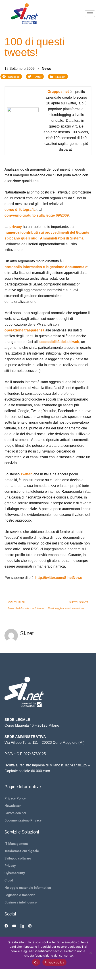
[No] (90, 953)
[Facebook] (6, 926)
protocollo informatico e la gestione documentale (45, 267)
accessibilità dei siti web (59, 342)
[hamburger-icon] (90, 13)
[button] (11, 77)
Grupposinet (58, 92)
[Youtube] (14, 926)
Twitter (26, 474)
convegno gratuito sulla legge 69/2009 (36, 215)
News (46, 68)
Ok (36, 962)
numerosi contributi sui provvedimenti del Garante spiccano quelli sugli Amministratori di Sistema (46, 235)
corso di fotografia (19, 209)
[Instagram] (29, 926)
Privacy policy (54, 962)
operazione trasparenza (24, 330)
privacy (15, 227)
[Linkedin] (22, 926)
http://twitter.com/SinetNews (58, 578)
